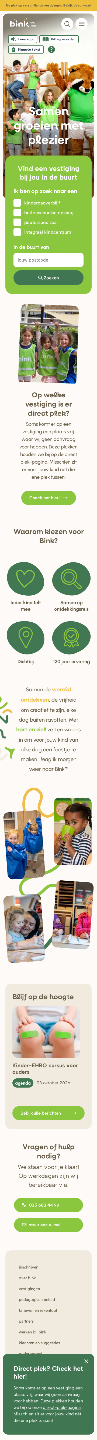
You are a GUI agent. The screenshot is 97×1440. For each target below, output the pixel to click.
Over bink (27, 1278)
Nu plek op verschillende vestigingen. (48, 5)
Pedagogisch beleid (37, 1299)
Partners (26, 1321)
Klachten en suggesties (39, 1342)
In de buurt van (31, 246)
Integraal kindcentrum (47, 232)
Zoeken (51, 277)
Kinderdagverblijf (42, 203)
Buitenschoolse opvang (49, 212)
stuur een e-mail (45, 1224)
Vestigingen (29, 1288)
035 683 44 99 (44, 1205)
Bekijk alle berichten (40, 1113)
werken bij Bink (32, 1332)
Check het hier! (44, 497)
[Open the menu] (81, 24)
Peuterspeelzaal (41, 222)
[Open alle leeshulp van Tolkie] (51, 49)
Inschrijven (28, 1267)
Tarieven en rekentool (38, 1310)
